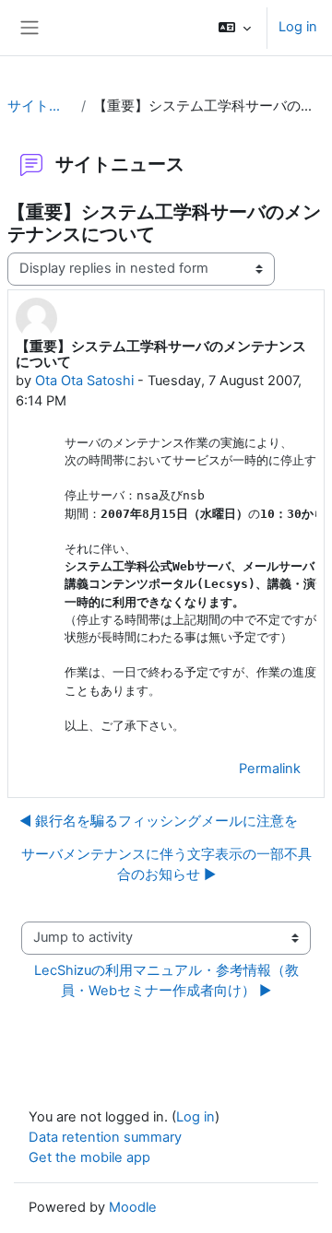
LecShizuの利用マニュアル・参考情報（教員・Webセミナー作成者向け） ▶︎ (166, 980)
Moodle (133, 1207)
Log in (298, 26)
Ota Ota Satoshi (84, 380)
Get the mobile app (89, 1157)
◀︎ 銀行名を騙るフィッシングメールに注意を (158, 821)
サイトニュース (40, 106)
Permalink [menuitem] (270, 768)
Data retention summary (105, 1137)
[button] (235, 27)
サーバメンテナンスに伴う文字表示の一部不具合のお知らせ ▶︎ (166, 864)
